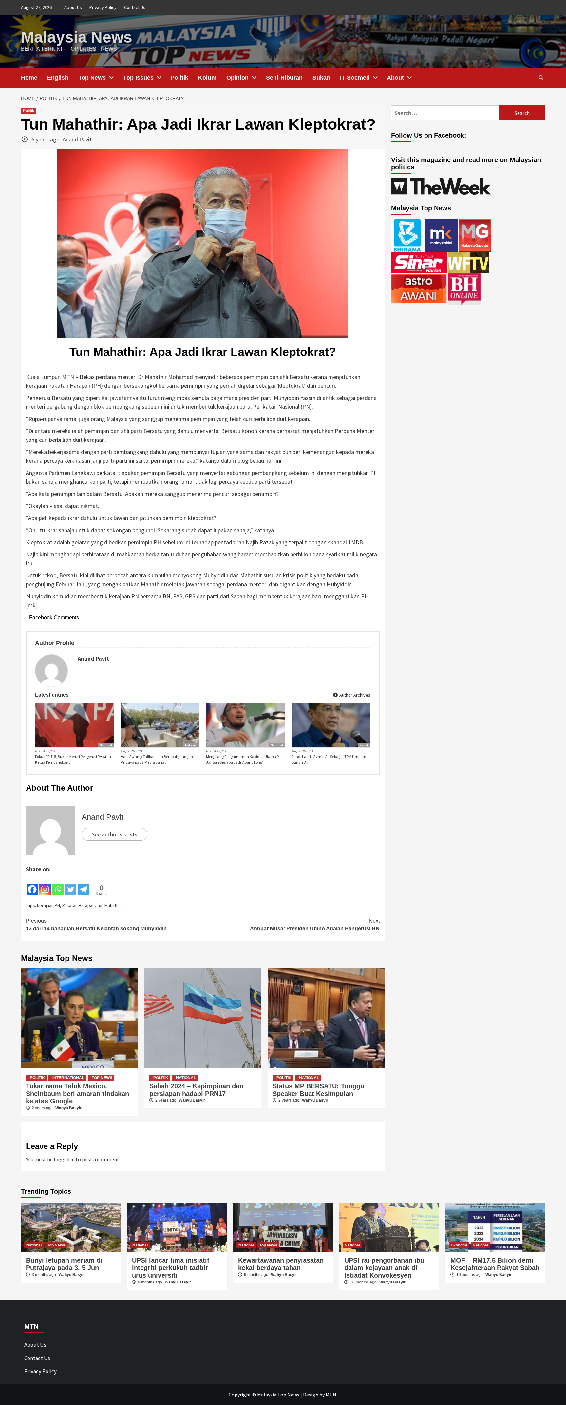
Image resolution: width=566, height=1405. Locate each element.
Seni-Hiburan (284, 77)
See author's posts (114, 834)
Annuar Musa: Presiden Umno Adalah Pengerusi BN (315, 924)
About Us (73, 7)
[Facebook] (32, 884)
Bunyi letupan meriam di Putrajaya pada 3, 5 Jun (64, 1264)
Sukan (321, 77)
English (57, 77)
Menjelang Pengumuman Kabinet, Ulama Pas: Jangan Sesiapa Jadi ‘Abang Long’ (244, 759)
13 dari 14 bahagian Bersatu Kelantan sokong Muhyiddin (96, 924)
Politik (179, 77)
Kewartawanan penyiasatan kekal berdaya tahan (281, 1264)
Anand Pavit (77, 139)
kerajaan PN (48, 905)
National (106, 745)
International (68, 1078)
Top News (92, 77)
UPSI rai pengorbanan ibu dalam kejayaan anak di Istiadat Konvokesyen (384, 1268)
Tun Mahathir (109, 905)
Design (310, 1394)
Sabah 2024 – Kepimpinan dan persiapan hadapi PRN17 (196, 1089)
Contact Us (134, 7)
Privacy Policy (103, 7)
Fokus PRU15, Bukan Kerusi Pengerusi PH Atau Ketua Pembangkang (73, 759)
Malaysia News (76, 37)
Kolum (207, 77)
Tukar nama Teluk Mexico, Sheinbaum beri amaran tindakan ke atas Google (77, 1093)
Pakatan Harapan (78, 905)
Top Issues (138, 77)
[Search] (541, 77)
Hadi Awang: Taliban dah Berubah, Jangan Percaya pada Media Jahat (157, 759)
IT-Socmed (355, 77)
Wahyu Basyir (68, 1108)
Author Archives (354, 695)
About (395, 77)
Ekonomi (459, 1245)
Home (29, 77)
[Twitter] (70, 884)
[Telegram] (83, 884)
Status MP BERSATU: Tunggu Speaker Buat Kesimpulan (318, 1089)
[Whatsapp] (58, 884)
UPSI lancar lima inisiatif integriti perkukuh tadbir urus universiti (170, 1268)
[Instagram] (45, 884)
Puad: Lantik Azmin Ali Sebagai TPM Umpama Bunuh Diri (330, 759)
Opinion (237, 77)
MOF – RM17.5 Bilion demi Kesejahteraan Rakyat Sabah (494, 1264)
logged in (64, 1159)
